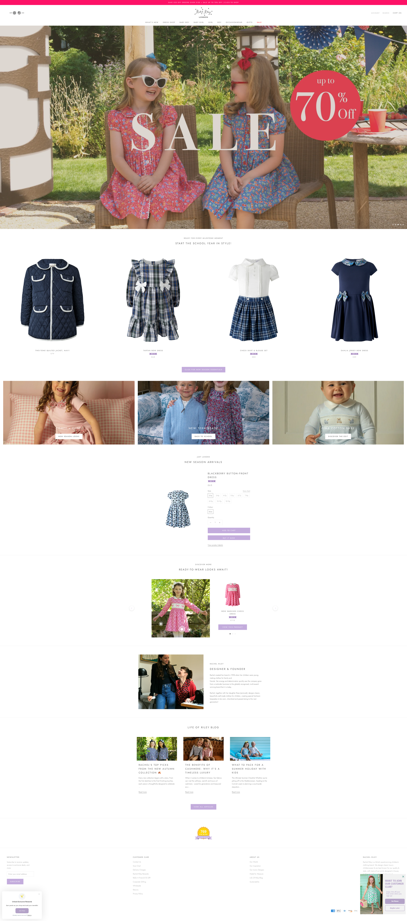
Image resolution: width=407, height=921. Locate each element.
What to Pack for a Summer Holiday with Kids (249, 768)
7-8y (246, 495)
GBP (11, 13)
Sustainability (254, 882)
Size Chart (137, 866)
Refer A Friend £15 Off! (142, 877)
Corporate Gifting (139, 882)
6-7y (239, 495)
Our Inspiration (255, 866)
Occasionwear (234, 22)
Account (375, 13)
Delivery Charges (139, 870)
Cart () (397, 13)
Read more (143, 792)
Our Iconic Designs (257, 870)
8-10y (211, 501)
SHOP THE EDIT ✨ (203, 219)
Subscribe (15, 881)
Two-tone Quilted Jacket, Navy (52, 350)
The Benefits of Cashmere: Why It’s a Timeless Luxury (202, 768)
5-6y (232, 495)
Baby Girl (199, 22)
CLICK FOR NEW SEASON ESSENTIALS (203, 369)
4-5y (224, 495)
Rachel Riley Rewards (141, 874)
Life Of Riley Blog (256, 877)
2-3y (210, 495)
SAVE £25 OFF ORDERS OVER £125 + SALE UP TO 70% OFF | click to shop (203, 2)
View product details (215, 545)
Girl (210, 22)
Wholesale (137, 885)
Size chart (246, 491)
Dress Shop (169, 22)
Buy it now (229, 538)
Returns (135, 889)
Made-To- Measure (256, 874)
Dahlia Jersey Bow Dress (354, 350)
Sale (259, 22)
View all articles (203, 807)
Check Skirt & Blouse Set (254, 350)
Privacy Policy (138, 893)
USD (23, 13)
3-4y (217, 495)
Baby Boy (184, 22)
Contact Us (137, 862)
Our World (254, 862)
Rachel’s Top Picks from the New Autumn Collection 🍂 (157, 768)
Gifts (249, 22)
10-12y (219, 501)
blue (210, 511)
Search (386, 13)
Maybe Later (395, 908)
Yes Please (395, 901)
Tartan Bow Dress (153, 350)
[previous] (131, 608)
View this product (232, 627)
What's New (151, 22)
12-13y (228, 501)
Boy (219, 22)
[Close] (403, 876)
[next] (275, 608)
